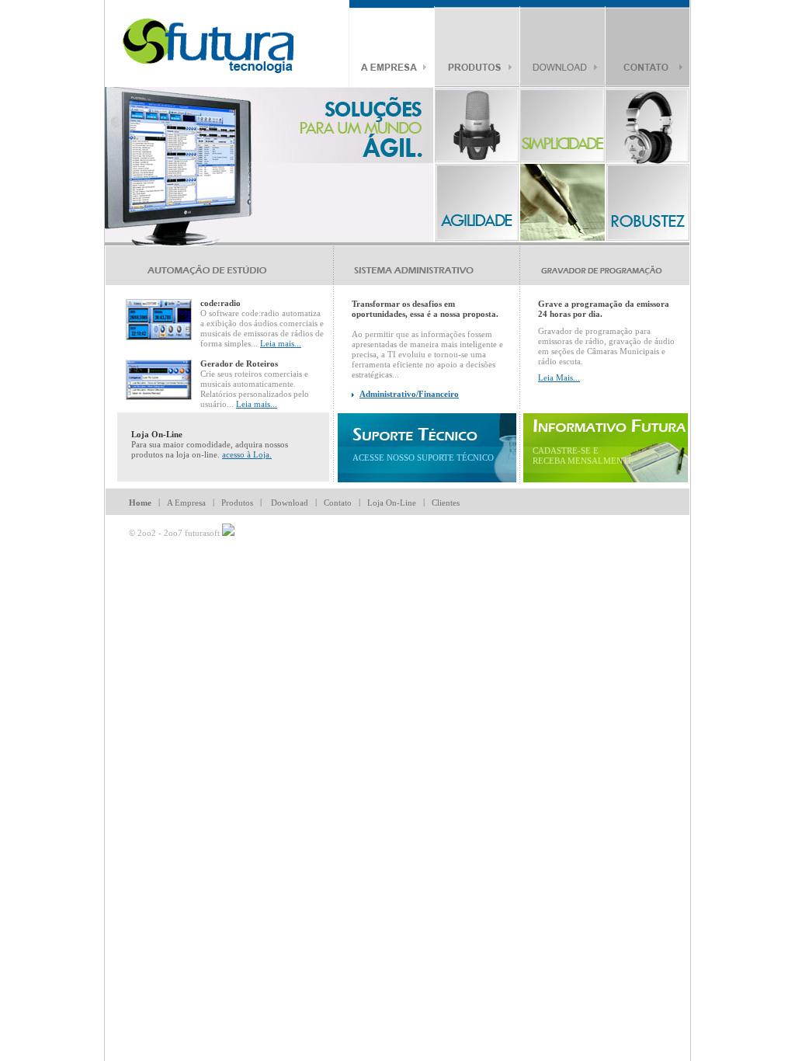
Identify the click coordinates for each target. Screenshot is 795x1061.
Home (140, 502)
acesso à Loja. (247, 454)
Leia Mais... (559, 377)
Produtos (237, 502)
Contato (338, 502)
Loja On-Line (391, 502)
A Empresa (186, 502)
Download (289, 502)
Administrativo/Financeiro (409, 393)
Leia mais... (280, 343)
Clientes (446, 502)
